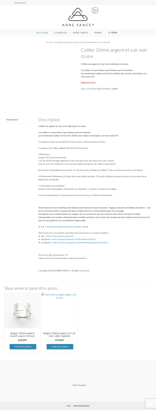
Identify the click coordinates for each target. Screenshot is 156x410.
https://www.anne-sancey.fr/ (60, 236)
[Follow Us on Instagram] (10, 3)
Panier (98, 32)
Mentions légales (81, 406)
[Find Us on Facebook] (7, 3)
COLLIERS (58, 42)
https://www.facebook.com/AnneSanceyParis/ (74, 239)
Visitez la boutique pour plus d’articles (63, 226)
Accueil (49, 42)
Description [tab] (12, 119)
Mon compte (20, 3)
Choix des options (23, 346)
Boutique (42, 32)
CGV (68, 406)
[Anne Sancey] (78, 17)
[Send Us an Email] (3, 3)
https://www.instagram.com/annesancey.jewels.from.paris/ (80, 242)
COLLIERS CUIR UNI (71, 42)
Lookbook (60, 32)
